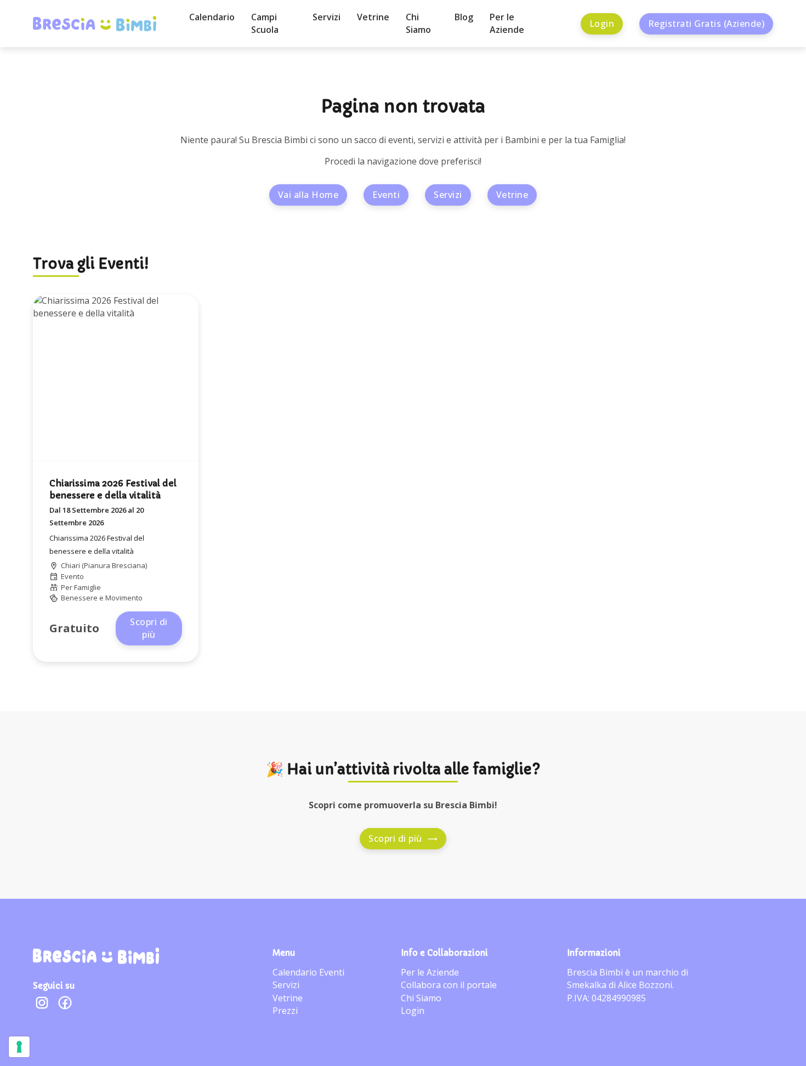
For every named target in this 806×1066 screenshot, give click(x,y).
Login (602, 24)
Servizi (326, 17)
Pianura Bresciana (114, 565)
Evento (72, 576)
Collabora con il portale (449, 985)
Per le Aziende (507, 23)
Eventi (386, 195)
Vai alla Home (308, 195)
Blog (464, 17)
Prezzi (285, 1011)
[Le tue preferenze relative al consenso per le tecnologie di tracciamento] (19, 1046)
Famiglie (87, 587)
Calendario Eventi (308, 972)
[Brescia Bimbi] (96, 956)
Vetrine (373, 17)
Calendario (212, 17)
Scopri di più (149, 628)
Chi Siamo (418, 23)
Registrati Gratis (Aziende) (706, 24)
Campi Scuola (265, 23)
